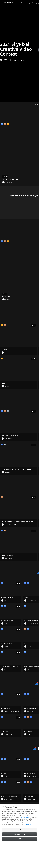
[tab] (35, 104)
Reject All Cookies (19, 834)
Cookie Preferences (26, 817)
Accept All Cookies (19, 839)
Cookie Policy (27, 825)
